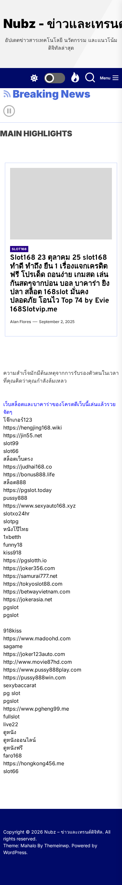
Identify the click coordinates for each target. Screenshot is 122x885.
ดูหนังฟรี (13, 747)
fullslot (11, 716)
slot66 (11, 451)
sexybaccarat (19, 685)
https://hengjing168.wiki (32, 427)
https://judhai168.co (27, 466)
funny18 (12, 544)
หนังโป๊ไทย (15, 529)
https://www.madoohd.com (37, 638)
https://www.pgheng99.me (36, 708)
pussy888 (15, 498)
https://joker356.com (29, 568)
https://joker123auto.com (34, 654)
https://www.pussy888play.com (42, 669)
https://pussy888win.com (34, 677)
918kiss (12, 630)
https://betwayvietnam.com (36, 591)
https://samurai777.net (30, 576)
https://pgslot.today (27, 490)
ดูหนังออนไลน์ (19, 740)
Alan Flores (20, 321)
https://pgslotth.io (25, 560)
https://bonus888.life (29, 474)
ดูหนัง (9, 732)
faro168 (12, 755)
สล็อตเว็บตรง (18, 459)
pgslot (11, 607)
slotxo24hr (16, 513)
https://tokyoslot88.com (32, 583)
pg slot (11, 693)
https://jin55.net (22, 435)
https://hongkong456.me (33, 763)
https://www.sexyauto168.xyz (39, 505)
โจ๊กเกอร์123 (17, 419)
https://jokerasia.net (27, 599)
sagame (12, 646)
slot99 (11, 443)
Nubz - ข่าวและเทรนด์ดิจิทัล (61, 23)
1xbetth (12, 537)
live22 (10, 724)
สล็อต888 (14, 482)
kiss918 (12, 552)
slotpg (11, 521)
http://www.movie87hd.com (37, 662)
